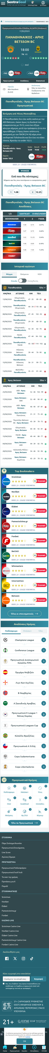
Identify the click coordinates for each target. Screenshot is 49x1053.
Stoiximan (16, 476)
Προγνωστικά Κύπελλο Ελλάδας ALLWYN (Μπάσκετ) (24, 28)
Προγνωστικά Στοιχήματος (13, 847)
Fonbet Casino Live (10, 944)
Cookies (27, 1037)
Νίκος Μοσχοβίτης (26, 113)
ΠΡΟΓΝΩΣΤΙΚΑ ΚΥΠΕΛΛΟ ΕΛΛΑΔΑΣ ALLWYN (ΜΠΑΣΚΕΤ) (19, 21)
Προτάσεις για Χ (8, 881)
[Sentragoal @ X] (15, 958)
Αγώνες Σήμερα (8, 857)
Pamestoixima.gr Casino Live (14, 940)
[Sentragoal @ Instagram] (23, 958)
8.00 (32, 243)
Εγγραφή (38, 978)
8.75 (32, 225)
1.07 (24, 231)
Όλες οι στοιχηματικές (22, 613)
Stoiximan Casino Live (11, 926)
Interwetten (18, 580)
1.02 (24, 237)
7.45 (32, 250)
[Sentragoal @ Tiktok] (32, 958)
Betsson (15, 595)
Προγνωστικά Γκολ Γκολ (12, 872)
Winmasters (17, 566)
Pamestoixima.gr (20, 521)
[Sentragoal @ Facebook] (7, 958)
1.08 (24, 225)
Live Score (6, 852)
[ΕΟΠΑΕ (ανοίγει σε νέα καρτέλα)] (32, 1021)
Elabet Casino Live (9, 935)
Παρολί (5, 886)
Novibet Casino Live (10, 931)
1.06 (24, 243)
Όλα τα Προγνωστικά (22, 822)
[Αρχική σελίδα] (1, 21)
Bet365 (15, 551)
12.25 (32, 237)
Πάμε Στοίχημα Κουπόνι (12, 843)
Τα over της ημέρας (10, 877)
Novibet (15, 491)
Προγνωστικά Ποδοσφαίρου (14, 868)
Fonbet (15, 536)
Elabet (15, 506)
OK (24, 1041)
